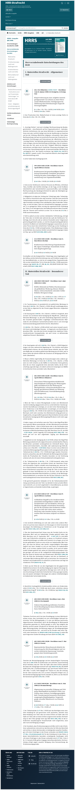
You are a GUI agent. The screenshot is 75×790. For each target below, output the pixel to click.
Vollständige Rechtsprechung (12, 123)
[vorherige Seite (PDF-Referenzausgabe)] (39, 81)
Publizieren (10, 770)
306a (37, 613)
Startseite (12, 33)
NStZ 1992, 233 (34, 529)
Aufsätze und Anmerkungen (11, 85)
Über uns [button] (8, 24)
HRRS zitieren (9, 766)
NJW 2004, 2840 (42, 232)
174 (35, 707)
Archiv (20, 33)
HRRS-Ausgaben (29, 33)
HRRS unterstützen (10, 761)
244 (40, 111)
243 (40, 399)
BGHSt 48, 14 (39, 563)
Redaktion (10, 778)
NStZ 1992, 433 (55, 719)
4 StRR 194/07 (52, 90)
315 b (31, 588)
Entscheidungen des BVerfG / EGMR (12, 45)
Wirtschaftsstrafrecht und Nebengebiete (13, 77)
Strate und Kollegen (46, 757)
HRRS (51, 762)
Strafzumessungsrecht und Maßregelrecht (14, 64)
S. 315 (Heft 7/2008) (45, 340)
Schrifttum (10, 119)
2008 (37, 33)
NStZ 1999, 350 (63, 554)
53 (56, 181)
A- (65, 3)
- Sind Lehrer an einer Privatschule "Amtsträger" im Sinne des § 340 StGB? (14, 95)
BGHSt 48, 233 (63, 590)
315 (45, 519)
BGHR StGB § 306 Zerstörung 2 (50, 632)
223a (41, 301)
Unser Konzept (9, 756)
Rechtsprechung (10, 20)
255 (45, 657)
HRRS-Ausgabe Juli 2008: (12, 39)
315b (37, 519)
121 (52, 297)
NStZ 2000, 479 (59, 432)
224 (52, 301)
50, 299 (25, 153)
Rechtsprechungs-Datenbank (54, 764)
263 (36, 181)
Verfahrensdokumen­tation (13, 114)
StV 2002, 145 (59, 634)
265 (57, 705)
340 (55, 109)
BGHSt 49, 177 (36, 264)
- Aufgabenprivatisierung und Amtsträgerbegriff (14, 106)
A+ (68, 3)
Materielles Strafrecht (11, 58)
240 (36, 705)
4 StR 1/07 (54, 536)
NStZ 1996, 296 (36, 266)
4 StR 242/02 (28, 432)
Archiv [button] (7, 17)
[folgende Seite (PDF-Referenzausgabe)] (52, 81)
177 (64, 297)
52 (48, 181)
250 (48, 299)
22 (60, 399)
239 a (40, 677)
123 (48, 440)
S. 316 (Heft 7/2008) (45, 581)
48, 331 (47, 264)
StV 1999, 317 (44, 529)
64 (53, 613)
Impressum (34, 783)
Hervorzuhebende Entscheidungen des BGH (13, 51)
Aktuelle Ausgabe (11, 13)
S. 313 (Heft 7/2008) (45, 81)
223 (63, 109)
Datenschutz (41, 783)
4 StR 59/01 (42, 448)
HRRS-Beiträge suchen (21, 761)
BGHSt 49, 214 (59, 151)
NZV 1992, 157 (30, 592)
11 (36, 109)
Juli (42, 33)
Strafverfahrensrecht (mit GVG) (13, 71)
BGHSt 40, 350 (56, 667)
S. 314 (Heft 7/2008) (45, 122)
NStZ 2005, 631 (58, 477)
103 (38, 397)
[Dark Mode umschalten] (62, 3)
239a (37, 657)
